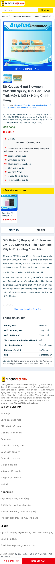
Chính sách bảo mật (11, 419)
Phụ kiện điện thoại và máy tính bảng (25, 16)
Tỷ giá (17, 554)
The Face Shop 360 (30, 554)
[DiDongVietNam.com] (17, 3)
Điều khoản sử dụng (11, 426)
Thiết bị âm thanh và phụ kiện (16, 505)
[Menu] (51, 3)
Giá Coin (7, 556)
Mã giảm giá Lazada (11, 471)
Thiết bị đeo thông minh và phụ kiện (19, 511)
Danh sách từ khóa (10, 458)
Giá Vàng (44, 554)
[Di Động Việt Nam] (14, 379)
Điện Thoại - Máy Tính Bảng (15, 498)
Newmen (18, 105)
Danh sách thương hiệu (12, 445)
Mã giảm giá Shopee (11, 477)
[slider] (7, 78)
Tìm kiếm (45, 10)
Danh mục (6, 439)
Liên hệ (4, 484)
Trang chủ (4, 16)
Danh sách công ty (10, 452)
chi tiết (41, 230)
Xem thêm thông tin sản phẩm (27, 309)
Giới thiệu (14, 230)
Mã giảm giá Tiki (9, 464)
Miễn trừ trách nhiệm (11, 432)
